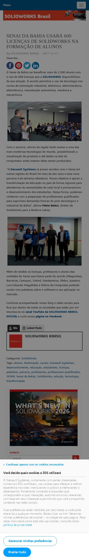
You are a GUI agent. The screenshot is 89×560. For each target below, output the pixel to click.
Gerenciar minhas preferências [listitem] (30, 541)
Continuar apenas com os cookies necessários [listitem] (35, 464)
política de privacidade (17, 525)
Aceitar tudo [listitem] (17, 552)
